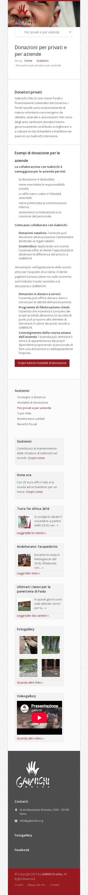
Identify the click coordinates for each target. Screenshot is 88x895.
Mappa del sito (36, 884)
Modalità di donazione (32, 402)
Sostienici (43, 61)
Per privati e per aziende (34, 408)
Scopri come (36, 458)
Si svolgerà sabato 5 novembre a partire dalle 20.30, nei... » (48, 521)
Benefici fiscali (27, 424)
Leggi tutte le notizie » (31, 533)
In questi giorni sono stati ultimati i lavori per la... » (48, 603)
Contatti (54, 884)
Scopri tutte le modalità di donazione (42, 363)
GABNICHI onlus (52, 874)
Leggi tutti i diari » (28, 573)
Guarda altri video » (30, 738)
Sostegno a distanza (31, 397)
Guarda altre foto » (30, 682)
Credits (19, 884)
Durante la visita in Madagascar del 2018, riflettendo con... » (47, 561)
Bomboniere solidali (31, 419)
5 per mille (24, 413)
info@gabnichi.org (31, 821)
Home (28, 61)
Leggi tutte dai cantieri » (33, 615)
